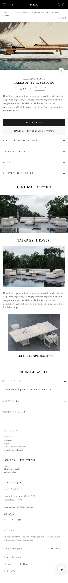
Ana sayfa (7, 13)
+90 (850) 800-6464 (13, 488)
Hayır (25, 564)
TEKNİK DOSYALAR (13, 412)
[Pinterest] (19, 519)
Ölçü (7, 162)
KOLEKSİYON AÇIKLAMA (20, 140)
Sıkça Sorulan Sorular (12, 469)
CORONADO (36, 13)
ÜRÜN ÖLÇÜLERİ (12, 381)
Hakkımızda (8, 436)
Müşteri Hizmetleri (19, 173)
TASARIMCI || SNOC (34, 79)
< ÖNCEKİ (60, 18)
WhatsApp (9, 514)
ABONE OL (56, 548)
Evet (9, 564)
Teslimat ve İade (10, 472)
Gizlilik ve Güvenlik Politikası (15, 446)
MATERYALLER (10, 401)
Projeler (7, 443)
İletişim (6, 466)
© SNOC (9, 571)
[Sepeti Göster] (63, 4)
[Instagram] (12, 519)
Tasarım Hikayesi (16, 151)
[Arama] (11, 4)
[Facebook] (5, 519)
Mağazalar (8, 440)
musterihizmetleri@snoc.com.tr (18, 506)
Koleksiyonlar (21, 13)
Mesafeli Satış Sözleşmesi (13, 450)
